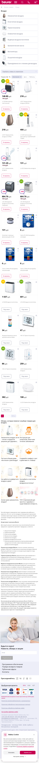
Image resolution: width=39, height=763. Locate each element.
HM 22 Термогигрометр (9, 369)
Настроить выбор (18, 756)
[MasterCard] (18, 689)
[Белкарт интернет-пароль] (4, 693)
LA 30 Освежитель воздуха (28, 168)
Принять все (27, 752)
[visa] (4, 689)
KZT (33, 685)
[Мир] (31, 689)
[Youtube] (30, 678)
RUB (29, 685)
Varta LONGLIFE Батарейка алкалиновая (10, 269)
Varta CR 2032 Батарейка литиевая (27, 236)
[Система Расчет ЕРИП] (25, 689)
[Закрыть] (33, 734)
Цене (25, 77)
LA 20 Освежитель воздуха (28, 402)
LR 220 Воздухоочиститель (28, 302)
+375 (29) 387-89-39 (7, 717)
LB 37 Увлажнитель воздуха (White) (26, 102)
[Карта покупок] (11, 693)
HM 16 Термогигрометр (27, 335)
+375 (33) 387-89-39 (20, 717)
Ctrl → (13, 416)
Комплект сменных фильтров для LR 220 (8, 236)
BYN (24, 685)
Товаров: (3, 77)
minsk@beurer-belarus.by (9, 718)
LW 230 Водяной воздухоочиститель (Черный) (8, 203)
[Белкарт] (31, 693)
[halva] (18, 693)
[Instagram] (17, 678)
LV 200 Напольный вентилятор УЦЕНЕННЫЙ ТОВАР (27, 136)
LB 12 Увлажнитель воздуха (7, 169)
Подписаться (7, 658)
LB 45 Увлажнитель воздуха (26, 370)
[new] (28, 287)
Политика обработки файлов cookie (12, 708)
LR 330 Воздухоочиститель (10, 302)
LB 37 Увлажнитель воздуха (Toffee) (7, 135)
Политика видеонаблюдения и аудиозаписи (15, 701)
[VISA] (11, 689)
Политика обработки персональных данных (15, 704)
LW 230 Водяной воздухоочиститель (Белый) (26, 203)
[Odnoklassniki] (27, 678)
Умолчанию (16, 77)
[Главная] (1, 7)
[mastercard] (25, 693)
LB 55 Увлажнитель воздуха (7, 403)
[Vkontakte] (20, 678)
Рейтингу (32, 77)
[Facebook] (23, 678)
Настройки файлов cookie (9, 712)
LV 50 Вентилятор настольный (7, 102)
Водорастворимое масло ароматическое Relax (9, 336)
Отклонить (11, 752)
